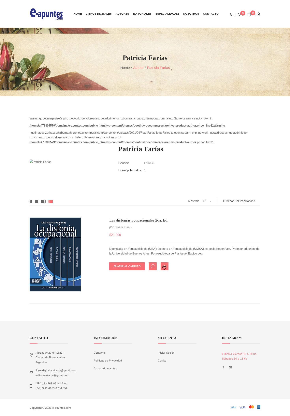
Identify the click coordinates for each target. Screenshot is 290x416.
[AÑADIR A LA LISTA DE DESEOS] (165, 266)
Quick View (153, 266)
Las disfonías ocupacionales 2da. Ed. (138, 220)
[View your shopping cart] (249, 15)
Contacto (99, 352)
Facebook (223, 368)
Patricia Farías (123, 227)
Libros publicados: (130, 170)
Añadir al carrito (127, 266)
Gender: (123, 163)
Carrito (162, 360)
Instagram (230, 368)
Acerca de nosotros (106, 368)
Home (125, 68)
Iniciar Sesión (166, 352)
